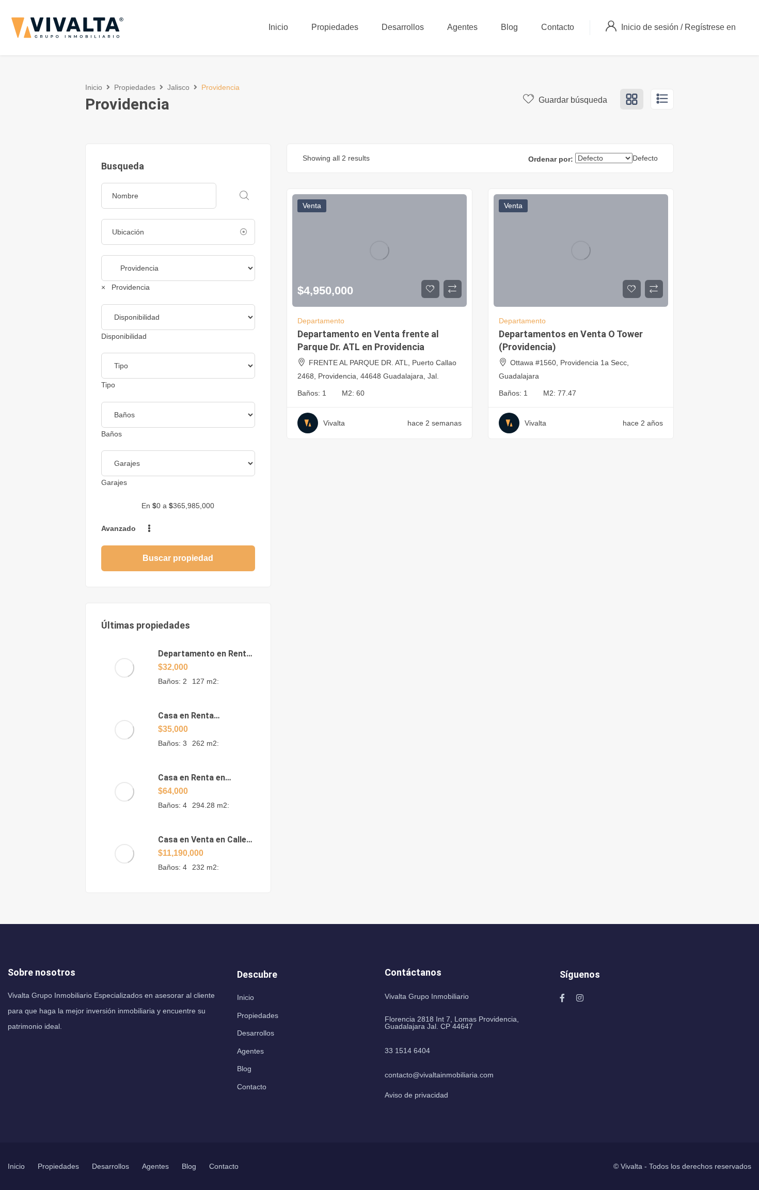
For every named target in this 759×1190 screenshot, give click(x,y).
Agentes (462, 27)
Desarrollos (403, 27)
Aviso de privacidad (416, 1095)
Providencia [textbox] (125, 287)
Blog (509, 27)
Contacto (557, 27)
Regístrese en (710, 27)
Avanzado (119, 528)
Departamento (320, 321)
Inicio (278, 27)
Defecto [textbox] (645, 158)
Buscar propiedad (178, 558)
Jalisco (178, 87)
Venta (312, 205)
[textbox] (124, 336)
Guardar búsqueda (571, 100)
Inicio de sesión (651, 27)
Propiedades (334, 27)
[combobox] (125, 287)
